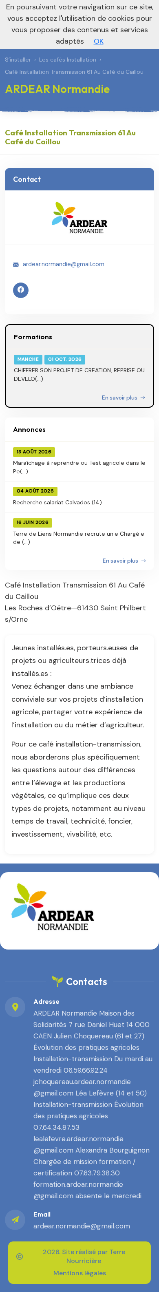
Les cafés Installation (67, 59)
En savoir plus (120, 397)
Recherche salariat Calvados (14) (57, 502)
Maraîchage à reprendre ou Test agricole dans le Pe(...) (79, 467)
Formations (33, 336)
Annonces (29, 429)
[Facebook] (21, 290)
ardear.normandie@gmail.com (63, 264)
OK (99, 41)
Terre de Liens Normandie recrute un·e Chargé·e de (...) (78, 538)
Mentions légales (79, 1273)
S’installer (18, 59)
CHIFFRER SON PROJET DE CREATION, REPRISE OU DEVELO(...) (79, 374)
